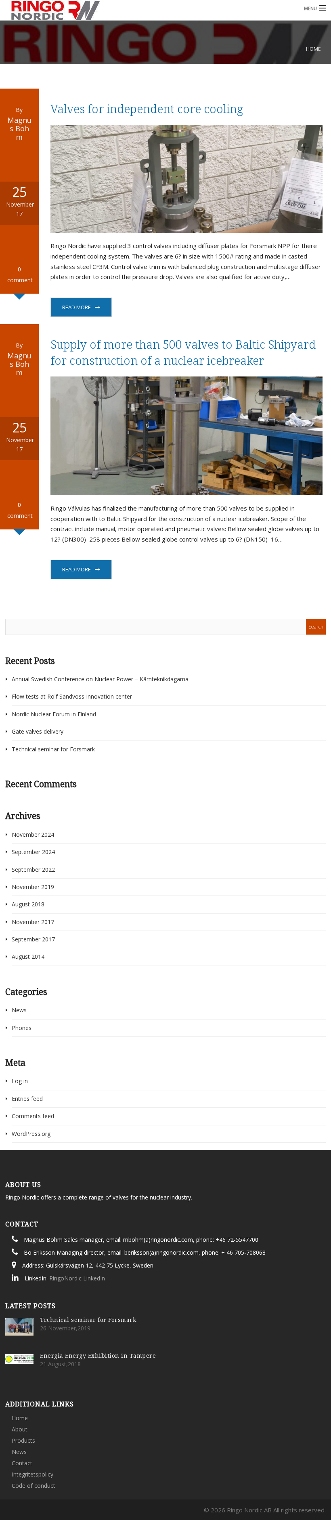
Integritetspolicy (32, 1474)
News (19, 1010)
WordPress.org (31, 1133)
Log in (20, 1081)
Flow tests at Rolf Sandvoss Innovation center (72, 696)
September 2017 (33, 939)
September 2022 (33, 869)
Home (313, 48)
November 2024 (33, 834)
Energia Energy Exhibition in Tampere (98, 1355)
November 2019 (33, 887)
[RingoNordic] (127, 10)
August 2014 (28, 956)
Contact (22, 1463)
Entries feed (27, 1098)
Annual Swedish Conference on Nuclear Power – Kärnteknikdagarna (100, 679)
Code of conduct (33, 1485)
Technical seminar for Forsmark (53, 749)
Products (23, 1440)
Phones (21, 1028)
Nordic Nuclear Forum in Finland (54, 714)
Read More (76, 307)
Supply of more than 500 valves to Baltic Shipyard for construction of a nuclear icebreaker (183, 352)
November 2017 (33, 922)
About (19, 1429)
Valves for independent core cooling (146, 108)
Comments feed (33, 1116)
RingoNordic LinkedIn (77, 1278)
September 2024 (33, 852)
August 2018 (28, 904)
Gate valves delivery (37, 731)
